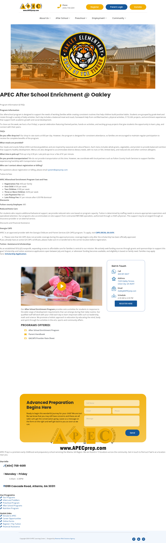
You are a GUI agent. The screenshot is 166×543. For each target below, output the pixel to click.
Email (120, 288)
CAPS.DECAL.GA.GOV (105, 232)
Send (132, 432)
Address (121, 278)
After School (62, 18)
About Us (44, 18)
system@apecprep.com (58, 170)
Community (118, 18)
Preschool (80, 18)
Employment (98, 18)
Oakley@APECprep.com (127, 291)
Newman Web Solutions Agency (65, 538)
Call (119, 271)
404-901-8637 (123, 274)
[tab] (83, 106)
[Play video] (61, 286)
